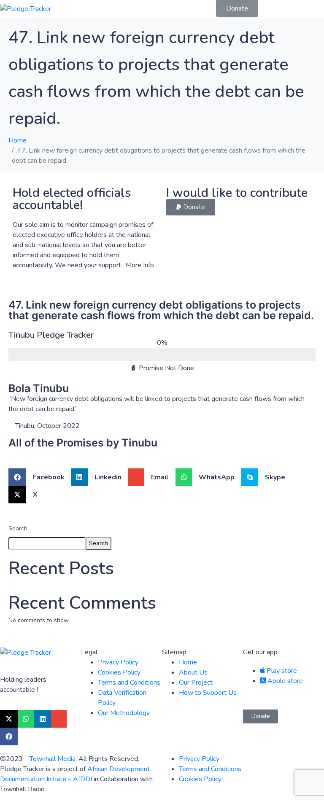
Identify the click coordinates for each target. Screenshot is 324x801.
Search (17, 528)
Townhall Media (53, 758)
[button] (190, 207)
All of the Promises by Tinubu (82, 442)
